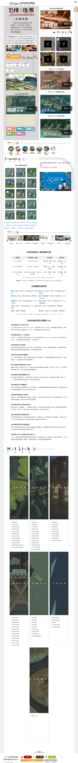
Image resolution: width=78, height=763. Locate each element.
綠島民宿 (31, 228)
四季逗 (13, 305)
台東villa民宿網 (15, 536)
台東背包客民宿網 (16, 540)
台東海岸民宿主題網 (56, 540)
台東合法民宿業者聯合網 (17, 547)
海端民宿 (8, 225)
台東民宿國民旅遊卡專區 (17, 545)
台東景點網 (34, 522)
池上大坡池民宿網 (36, 547)
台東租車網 (34, 624)
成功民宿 (26, 225)
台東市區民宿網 (55, 531)
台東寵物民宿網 (15, 533)
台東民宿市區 (54, 529)
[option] (10, 150)
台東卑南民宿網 (15, 627)
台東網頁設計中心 (36, 633)
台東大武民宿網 (15, 624)
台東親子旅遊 (17, 64)
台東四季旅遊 (15, 524)
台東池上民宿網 (15, 643)
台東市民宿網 (15, 617)
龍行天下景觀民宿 (44, 296)
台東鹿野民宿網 (15, 622)
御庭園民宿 (14, 301)
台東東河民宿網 (15, 638)
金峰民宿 (13, 228)
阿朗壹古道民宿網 (36, 549)
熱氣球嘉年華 (54, 526)
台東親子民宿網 (15, 531)
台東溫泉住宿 (9, 70)
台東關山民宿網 (15, 620)
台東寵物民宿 (25, 64)
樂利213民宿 (42, 301)
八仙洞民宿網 (35, 526)
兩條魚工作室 (35, 716)
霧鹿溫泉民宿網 (35, 542)
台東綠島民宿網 (15, 633)
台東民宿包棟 (54, 524)
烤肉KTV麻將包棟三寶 (56, 280)
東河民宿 (20, 225)
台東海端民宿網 (15, 645)
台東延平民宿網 (15, 640)
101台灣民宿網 (35, 629)
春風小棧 (13, 296)
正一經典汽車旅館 (55, 624)
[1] (19, 87)
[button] (42, 180)
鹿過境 (13, 310)
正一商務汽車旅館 (55, 627)
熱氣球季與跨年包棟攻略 (42, 280)
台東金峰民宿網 (15, 629)
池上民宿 (14, 225)
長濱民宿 (32, 225)
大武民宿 (19, 228)
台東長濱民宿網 (15, 631)
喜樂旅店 (53, 622)
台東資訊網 (34, 622)
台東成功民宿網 (15, 636)
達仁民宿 (25, 228)
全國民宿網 (34, 627)
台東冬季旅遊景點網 (36, 636)
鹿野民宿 (22, 222)
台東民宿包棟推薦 (16, 538)
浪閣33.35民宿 (15, 291)
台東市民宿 (8, 222)
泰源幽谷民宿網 (35, 540)
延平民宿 (29, 222)
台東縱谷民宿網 (55, 536)
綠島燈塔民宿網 (35, 538)
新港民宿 (41, 310)
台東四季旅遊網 (35, 631)
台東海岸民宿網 (15, 529)
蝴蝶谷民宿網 (35, 529)
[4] (23, 87)
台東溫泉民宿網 (15, 526)
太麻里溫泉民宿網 (36, 545)
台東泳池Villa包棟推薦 (28, 280)
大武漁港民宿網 (35, 533)
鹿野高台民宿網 (35, 531)
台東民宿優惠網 (55, 533)
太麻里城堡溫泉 (55, 617)
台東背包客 (9, 64)
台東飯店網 (34, 620)
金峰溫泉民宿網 (35, 536)
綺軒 (40, 305)
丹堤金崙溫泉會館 (55, 620)
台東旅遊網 (14, 522)
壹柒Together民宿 (44, 291)
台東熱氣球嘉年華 (16, 542)
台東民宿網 (54, 522)
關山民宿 (35, 222)
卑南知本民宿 (15, 222)
